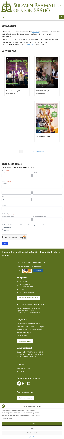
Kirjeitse (6, 230)
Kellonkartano (23, 267)
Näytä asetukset (32, 433)
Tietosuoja (36, 437)
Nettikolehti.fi (34, 324)
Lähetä (5, 243)
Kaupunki (4, 190)
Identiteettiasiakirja (24, 369)
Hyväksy (32, 423)
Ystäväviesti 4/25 (43, 90)
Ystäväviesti (21, 372)
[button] (4, 17)
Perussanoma (37, 267)
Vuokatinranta (39, 262)
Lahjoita (38, 271)
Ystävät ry (35, 32)
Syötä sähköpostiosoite (8, 216)
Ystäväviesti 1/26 (13, 91)
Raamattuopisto (24, 262)
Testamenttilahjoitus (24, 333)
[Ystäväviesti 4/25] (47, 72)
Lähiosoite (4, 183)
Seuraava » (40, 152)
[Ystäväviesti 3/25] (47, 118)
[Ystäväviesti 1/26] (17, 72)
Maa (3, 196)
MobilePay (20, 330)
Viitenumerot (22, 336)
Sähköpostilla (8, 227)
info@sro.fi (29, 44)
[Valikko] (61, 17)
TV (19, 271)
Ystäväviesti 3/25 (43, 136)
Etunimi (3, 172)
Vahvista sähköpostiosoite (39, 216)
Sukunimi (34, 172)
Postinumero (35, 190)
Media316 (26, 271)
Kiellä (32, 428)
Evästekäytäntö (28, 437)
